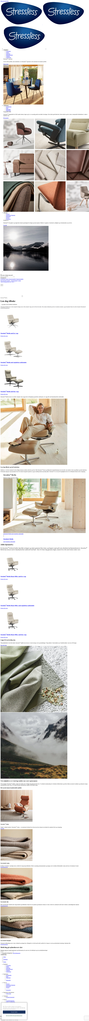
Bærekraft (8, 216)
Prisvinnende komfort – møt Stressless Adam (11, 280)
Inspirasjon (6, 105)
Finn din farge (4, 645)
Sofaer (7, 52)
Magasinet (8, 110)
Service (7, 217)
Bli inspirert (5, 118)
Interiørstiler (8, 106)
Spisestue (8, 53)
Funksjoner (8, 57)
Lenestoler (8, 51)
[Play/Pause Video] (22, 296)
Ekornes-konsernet (10, 997)
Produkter (6, 49)
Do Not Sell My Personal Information (14, 1015)
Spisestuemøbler (12, 279)
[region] (14, 1011)
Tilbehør (8, 56)
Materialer (8, 109)
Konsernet (8, 219)
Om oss (5, 212)
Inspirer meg (3, 954)
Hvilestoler (3, 279)
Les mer (5, 225)
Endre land (8, 993)
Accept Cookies (14, 1012)
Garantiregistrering (10, 1000)
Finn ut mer (5, 64)
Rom (7, 108)
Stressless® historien (10, 215)
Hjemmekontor (9, 55)
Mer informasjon (16, 953)
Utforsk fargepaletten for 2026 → (8, 282)
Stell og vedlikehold (10, 1002)
